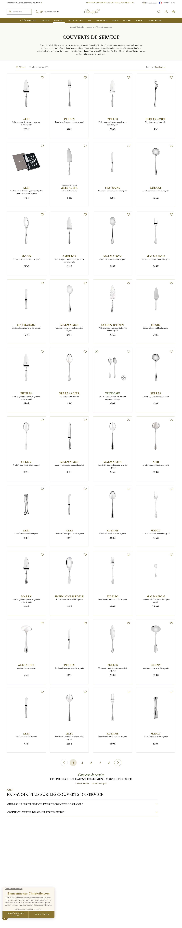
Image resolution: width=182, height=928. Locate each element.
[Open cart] (173, 11)
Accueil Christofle (77, 27)
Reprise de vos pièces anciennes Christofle (23, 2)
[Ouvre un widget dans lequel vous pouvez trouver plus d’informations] (9, 924)
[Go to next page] (117, 762)
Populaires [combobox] (159, 67)
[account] (158, 11)
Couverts (90, 27)
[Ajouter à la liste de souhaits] (42, 77)
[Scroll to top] (172, 918)
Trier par (150, 67)
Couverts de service (104, 27)
